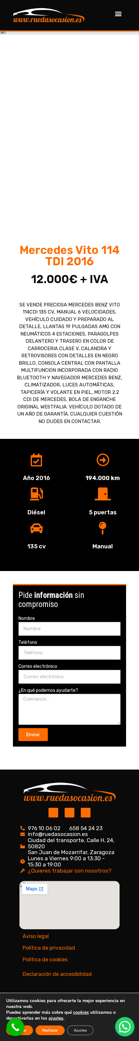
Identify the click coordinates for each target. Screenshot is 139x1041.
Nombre (26, 618)
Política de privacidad (49, 948)
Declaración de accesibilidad (57, 974)
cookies (81, 1012)
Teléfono (27, 642)
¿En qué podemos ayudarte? (48, 690)
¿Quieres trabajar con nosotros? (70, 870)
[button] (118, 13)
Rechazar (50, 1030)
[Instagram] (53, 813)
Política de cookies (45, 959)
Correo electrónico (37, 666)
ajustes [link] (55, 1018)
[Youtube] (86, 813)
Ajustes (80, 1030)
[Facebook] (69, 813)
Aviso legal (36, 936)
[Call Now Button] (15, 1027)
